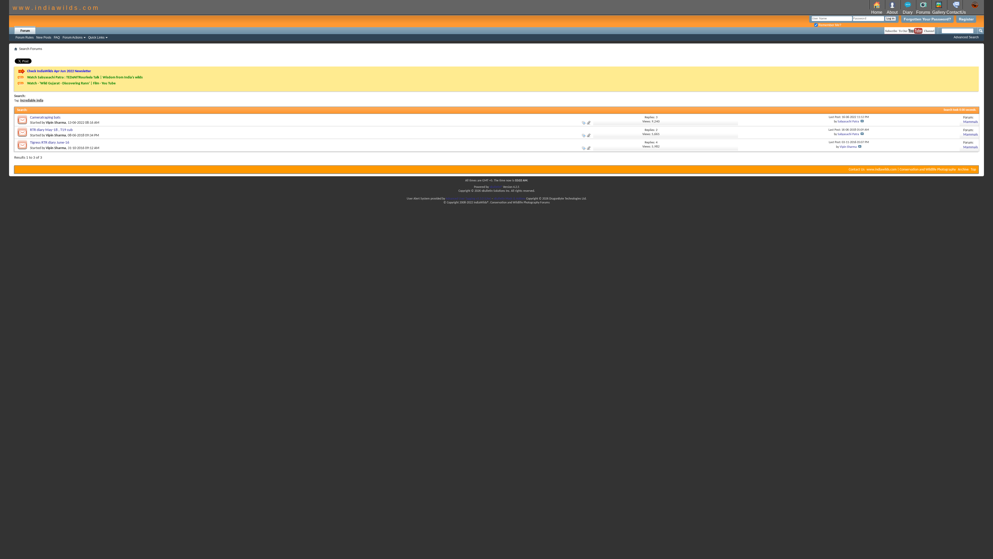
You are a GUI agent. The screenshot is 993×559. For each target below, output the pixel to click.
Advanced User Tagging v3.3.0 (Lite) (468, 198)
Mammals (970, 122)
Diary (908, 12)
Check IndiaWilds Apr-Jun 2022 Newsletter (59, 71)
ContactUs (956, 12)
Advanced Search (966, 37)
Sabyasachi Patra (848, 121)
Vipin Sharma (56, 123)
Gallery (938, 12)
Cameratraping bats (45, 118)
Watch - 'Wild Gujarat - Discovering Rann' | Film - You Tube (71, 83)
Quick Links (96, 37)
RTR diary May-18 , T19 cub (51, 130)
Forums (923, 12)
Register (966, 19)
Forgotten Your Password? (927, 19)
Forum (25, 31)
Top (973, 170)
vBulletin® (496, 187)
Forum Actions (72, 37)
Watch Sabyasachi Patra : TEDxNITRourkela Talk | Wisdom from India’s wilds (85, 77)
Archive (963, 170)
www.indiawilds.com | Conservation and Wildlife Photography (911, 170)
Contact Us (856, 170)
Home (876, 12)
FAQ (57, 37)
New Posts (43, 37)
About (892, 12)
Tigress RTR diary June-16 (49, 143)
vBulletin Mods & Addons (509, 198)
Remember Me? (829, 25)
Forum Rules (25, 37)
